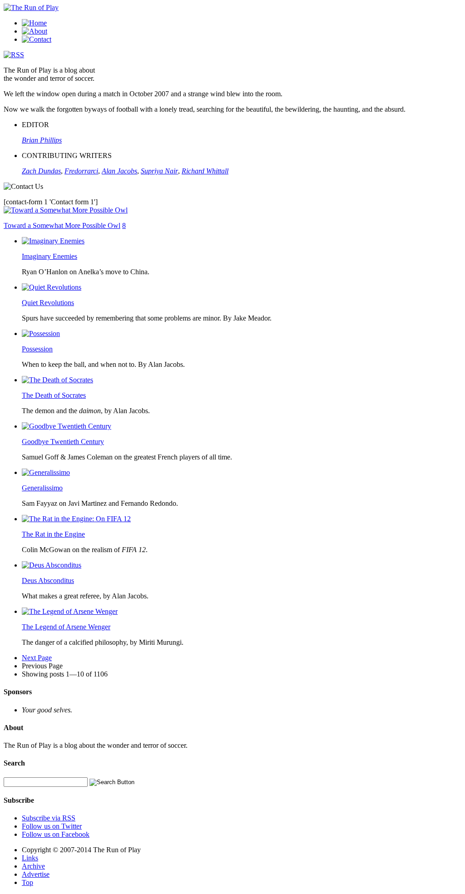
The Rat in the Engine (53, 534)
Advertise (35, 874)
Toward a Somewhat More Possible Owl (62, 225)
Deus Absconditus (48, 580)
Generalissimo (42, 488)
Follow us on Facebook (55, 834)
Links (30, 858)
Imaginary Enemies (49, 256)
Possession (37, 349)
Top (27, 882)
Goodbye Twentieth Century (63, 441)
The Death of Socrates (54, 395)
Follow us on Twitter (52, 826)
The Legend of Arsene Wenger (66, 627)
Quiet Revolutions (48, 302)
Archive (33, 866)
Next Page (37, 658)
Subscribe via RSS (48, 818)
